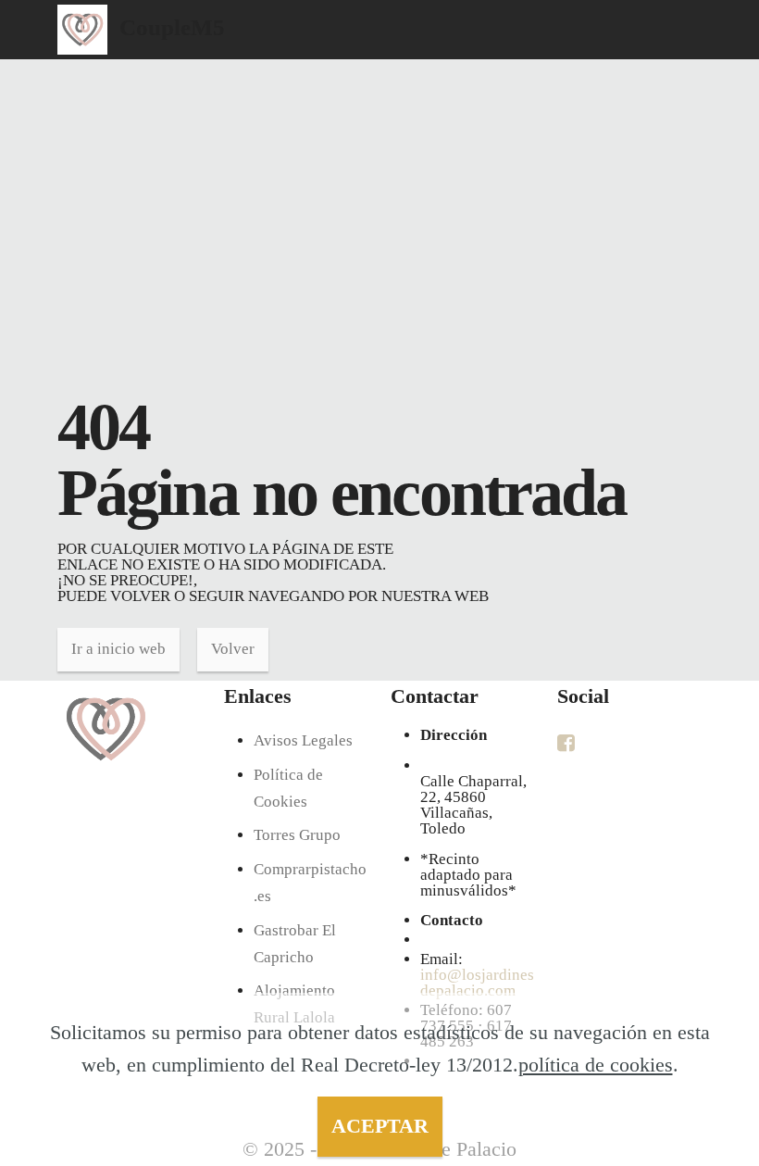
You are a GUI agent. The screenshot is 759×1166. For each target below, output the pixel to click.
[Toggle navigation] (690, 4)
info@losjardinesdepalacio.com (477, 982)
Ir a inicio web (118, 649)
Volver (233, 649)
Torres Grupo (297, 835)
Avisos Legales (303, 740)
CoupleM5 (172, 27)
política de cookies (595, 1064)
